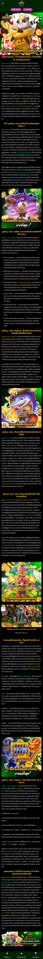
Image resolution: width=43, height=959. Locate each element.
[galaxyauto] (22, 3)
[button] (3, 3)
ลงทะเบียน (11, 172)
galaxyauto (15, 813)
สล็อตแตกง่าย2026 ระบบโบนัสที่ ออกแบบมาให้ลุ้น (21, 629)
